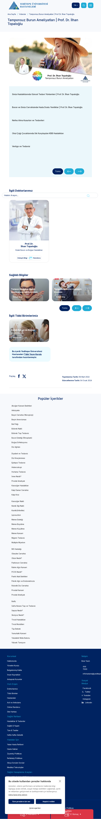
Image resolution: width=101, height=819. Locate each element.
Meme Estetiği (17, 520)
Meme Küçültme (18, 529)
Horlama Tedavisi (19, 472)
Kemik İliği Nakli (18, 506)
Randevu (37, 258)
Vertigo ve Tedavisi (21, 146)
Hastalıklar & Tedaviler (16, 721)
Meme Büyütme (18, 524)
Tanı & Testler (12, 730)
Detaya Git (17, 338)
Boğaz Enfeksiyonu (19, 442)
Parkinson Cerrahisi (19, 563)
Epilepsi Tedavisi (18, 463)
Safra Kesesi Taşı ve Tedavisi (23, 606)
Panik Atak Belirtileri (19, 576)
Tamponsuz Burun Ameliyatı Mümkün (68, 290)
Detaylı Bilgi (22, 258)
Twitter (87, 692)
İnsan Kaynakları (13, 675)
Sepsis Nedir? (17, 610)
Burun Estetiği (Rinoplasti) (22, 438)
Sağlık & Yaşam (13, 726)
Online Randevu (13, 707)
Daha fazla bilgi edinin (17, 795)
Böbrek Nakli (17, 429)
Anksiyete (16, 410)
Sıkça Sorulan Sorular (16, 763)
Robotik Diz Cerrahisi (20, 586)
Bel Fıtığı (15, 424)
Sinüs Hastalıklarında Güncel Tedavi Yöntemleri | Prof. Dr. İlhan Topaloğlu (45, 94)
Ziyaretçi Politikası (14, 754)
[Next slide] (79, 171)
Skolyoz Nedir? (18, 615)
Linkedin (88, 702)
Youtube (87, 695)
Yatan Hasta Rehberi (15, 744)
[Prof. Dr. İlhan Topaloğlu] (29, 220)
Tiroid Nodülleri (18, 624)
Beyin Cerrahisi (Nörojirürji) (22, 415)
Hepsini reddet (49, 801)
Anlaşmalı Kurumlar (14, 679)
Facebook (86, 688)
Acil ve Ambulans (14, 702)
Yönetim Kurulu (13, 666)
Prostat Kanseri (18, 590)
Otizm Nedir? (17, 558)
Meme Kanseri (17, 533)
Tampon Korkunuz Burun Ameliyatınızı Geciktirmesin (24, 290)
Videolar (22, 14)
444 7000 (85, 667)
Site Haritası (12, 712)
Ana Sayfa (12, 14)
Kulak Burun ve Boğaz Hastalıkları (29, 250)
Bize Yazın (86, 661)
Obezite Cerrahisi (19, 554)
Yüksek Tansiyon (18, 642)
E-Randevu (31, 814)
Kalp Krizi (15, 495)
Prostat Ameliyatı (18, 481)
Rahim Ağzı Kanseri (19, 567)
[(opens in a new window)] (50, 61)
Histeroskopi (17, 467)
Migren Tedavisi (18, 538)
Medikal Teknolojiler (15, 767)
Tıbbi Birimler (12, 693)
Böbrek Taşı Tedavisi (20, 433)
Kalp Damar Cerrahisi (20, 490)
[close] (60, 781)
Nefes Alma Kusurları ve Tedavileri (28, 120)
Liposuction (16, 515)
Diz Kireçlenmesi (18, 458)
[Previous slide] (69, 171)
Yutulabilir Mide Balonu (21, 638)
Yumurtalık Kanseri (19, 633)
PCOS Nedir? (17, 572)
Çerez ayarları (35, 808)
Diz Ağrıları (16, 447)
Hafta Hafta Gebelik (15, 735)
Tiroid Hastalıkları (18, 620)
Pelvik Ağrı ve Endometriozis (23, 581)
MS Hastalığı (16, 549)
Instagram (86, 699)
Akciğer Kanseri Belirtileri (22, 406)
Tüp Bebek (16, 629)
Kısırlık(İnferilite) (18, 510)
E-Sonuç (74, 814)
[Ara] (83, 5)
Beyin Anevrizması (19, 419)
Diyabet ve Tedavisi (20, 453)
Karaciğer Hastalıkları (20, 486)
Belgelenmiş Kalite (14, 670)
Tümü (57, 171)
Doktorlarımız (12, 689)
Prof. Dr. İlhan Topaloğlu (29, 245)
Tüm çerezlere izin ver (21, 801)
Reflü (14, 601)
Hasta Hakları (12, 749)
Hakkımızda (12, 661)
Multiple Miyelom (18, 542)
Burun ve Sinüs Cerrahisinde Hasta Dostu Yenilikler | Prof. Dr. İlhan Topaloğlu (47, 107)
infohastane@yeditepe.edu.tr (85, 674)
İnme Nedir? (16, 476)
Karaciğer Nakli (18, 501)
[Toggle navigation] (90, 5)
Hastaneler (11, 698)
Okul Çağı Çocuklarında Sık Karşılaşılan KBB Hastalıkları (38, 133)
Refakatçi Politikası (14, 758)
